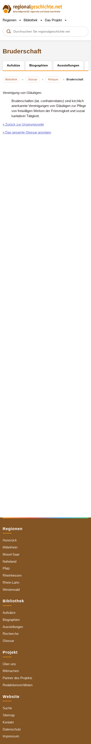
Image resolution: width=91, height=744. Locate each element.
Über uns (9, 664)
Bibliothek (31, 20)
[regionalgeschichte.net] (32, 8)
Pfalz (6, 568)
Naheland (9, 561)
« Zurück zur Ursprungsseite (23, 124)
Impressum (11, 736)
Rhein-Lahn (11, 582)
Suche (7, 708)
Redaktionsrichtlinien (17, 685)
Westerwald (11, 589)
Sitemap (9, 715)
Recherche (11, 634)
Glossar (8, 641)
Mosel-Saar (11, 554)
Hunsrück (10, 540)
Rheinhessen (12, 575)
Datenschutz (12, 729)
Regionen (10, 20)
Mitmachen (11, 671)
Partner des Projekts (17, 678)
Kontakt (8, 722)
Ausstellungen (13, 627)
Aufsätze (9, 612)
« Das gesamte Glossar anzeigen (27, 132)
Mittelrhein (10, 547)
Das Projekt (54, 20)
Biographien (11, 620)
